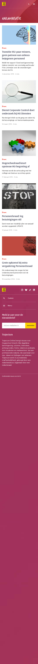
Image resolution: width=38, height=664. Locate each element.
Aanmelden (30, 325)
